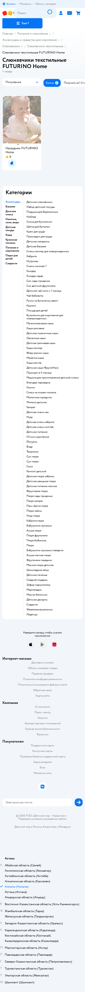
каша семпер (34, 348)
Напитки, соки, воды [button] (12, 221)
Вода (29, 446)
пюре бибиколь (36, 540)
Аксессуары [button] (13, 201)
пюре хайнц (34, 510)
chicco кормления (37, 436)
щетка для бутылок (38, 226)
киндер (31, 271)
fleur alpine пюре (37, 506)
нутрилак (32, 261)
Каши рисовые (35, 328)
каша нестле (34, 362)
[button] (22, 23)
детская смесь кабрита (40, 422)
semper (30, 407)
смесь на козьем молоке (41, 392)
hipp (29, 417)
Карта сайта (43, 695)
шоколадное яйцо (37, 570)
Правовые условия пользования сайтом (42, 819)
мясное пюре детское (40, 565)
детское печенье (36, 575)
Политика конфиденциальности (42, 679)
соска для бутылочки (39, 221)
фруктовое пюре (37, 491)
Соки (29, 466)
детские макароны (37, 241)
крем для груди (35, 231)
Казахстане (49, 826)
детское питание (36, 432)
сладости (32, 604)
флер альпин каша (37, 353)
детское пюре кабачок (40, 476)
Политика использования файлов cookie (42, 684)
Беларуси (65, 826)
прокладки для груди (39, 236)
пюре (30, 545)
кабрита (31, 256)
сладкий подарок (37, 580)
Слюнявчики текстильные (45, 46)
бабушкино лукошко (39, 525)
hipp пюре (33, 515)
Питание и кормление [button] (12, 249)
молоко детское (36, 402)
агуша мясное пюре (38, 555)
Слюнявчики (11, 46)
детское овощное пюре (41, 481)
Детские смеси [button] (11, 213)
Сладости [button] (11, 263)
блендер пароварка (38, 382)
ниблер (31, 216)
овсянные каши (36, 338)
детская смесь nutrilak (40, 427)
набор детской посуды (40, 207)
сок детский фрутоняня (40, 286)
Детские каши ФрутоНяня (42, 367)
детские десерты (36, 599)
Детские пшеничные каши (42, 333)
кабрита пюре (35, 520)
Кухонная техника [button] (11, 241)
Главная (7, 34)
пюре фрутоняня (36, 535)
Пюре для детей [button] (12, 257)
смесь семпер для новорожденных (47, 251)
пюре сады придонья (39, 496)
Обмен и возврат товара (42, 668)
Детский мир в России (28, 826)
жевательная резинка (39, 609)
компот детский (36, 471)
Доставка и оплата (42, 662)
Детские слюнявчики (39, 202)
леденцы (32, 614)
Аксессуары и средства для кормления (29, 40)
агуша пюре (33, 530)
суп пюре (32, 456)
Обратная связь (42, 690)
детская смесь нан (37, 412)
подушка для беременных (42, 212)
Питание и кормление (32, 34)
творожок (32, 451)
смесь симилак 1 (36, 266)
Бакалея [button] (10, 206)
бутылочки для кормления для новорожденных (44, 317)
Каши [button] (9, 235)
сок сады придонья (38, 281)
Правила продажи (42, 673)
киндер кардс (34, 276)
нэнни (30, 387)
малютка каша (35, 358)
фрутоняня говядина (39, 560)
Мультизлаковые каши (40, 323)
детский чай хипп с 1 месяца (43, 290)
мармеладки (34, 589)
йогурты (31, 441)
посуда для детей (37, 310)
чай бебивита (34, 295)
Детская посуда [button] (11, 229)
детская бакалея (36, 246)
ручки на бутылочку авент (42, 300)
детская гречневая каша (40, 343)
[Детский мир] (8, 13)
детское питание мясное (41, 486)
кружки (31, 305)
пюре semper (34, 501)
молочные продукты (39, 397)
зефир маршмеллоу (38, 584)
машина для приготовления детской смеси (52, 377)
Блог (42, 767)
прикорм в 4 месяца (38, 372)
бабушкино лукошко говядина (44, 550)
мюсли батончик (36, 594)
